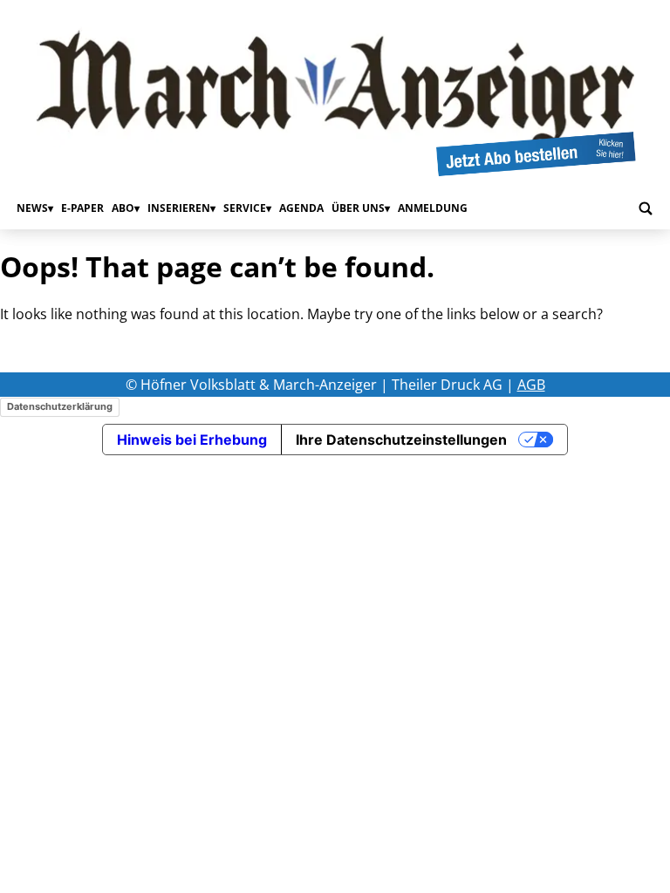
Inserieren (178, 208)
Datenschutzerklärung (60, 406)
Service (244, 208)
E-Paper (82, 208)
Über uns (358, 208)
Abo (123, 208)
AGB (531, 384)
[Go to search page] (645, 208)
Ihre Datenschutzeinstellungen (401, 439)
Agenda (301, 208)
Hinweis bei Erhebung (192, 439)
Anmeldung (433, 208)
